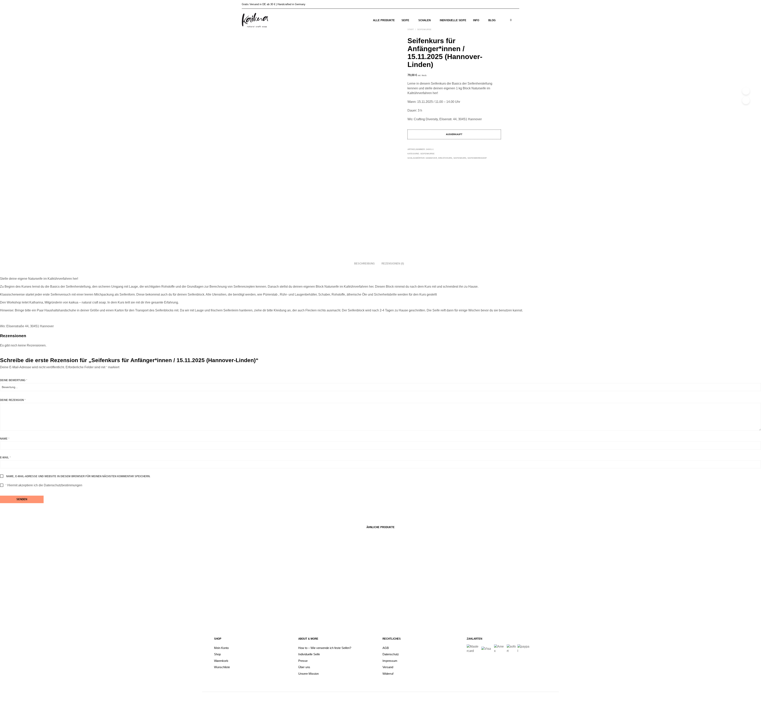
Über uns (304, 667)
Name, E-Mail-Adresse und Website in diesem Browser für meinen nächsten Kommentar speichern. (78, 476)
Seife (405, 20)
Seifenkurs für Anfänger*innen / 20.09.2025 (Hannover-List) (281, 600)
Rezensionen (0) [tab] (392, 263)
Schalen (424, 20)
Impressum (389, 660)
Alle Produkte (384, 20)
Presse (303, 660)
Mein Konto (221, 648)
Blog (492, 20)
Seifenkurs (459, 158)
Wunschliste (222, 667)
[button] (508, 20)
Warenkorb (221, 660)
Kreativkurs (445, 158)
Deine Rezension (13, 400)
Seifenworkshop (477, 158)
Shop (217, 654)
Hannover (431, 158)
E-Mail (5, 457)
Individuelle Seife (453, 20)
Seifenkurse (427, 154)
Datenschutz (390, 654)
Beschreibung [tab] (364, 263)
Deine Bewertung (13, 380)
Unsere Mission (308, 673)
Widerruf (387, 673)
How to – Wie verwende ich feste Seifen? (324, 648)
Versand (387, 667)
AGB (385, 648)
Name (4, 438)
